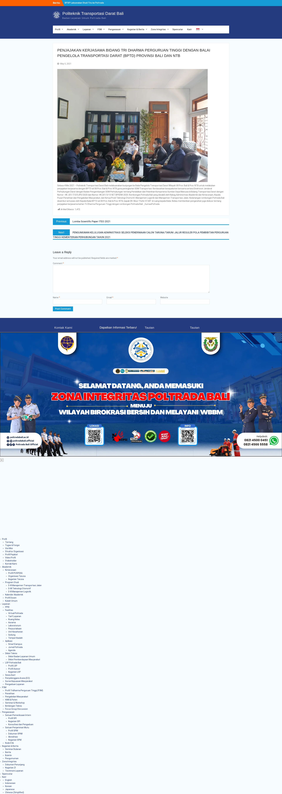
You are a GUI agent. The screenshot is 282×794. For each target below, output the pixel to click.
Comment (58, 263)
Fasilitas (9, 610)
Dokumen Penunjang (15, 764)
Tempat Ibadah (15, 638)
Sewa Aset (10, 675)
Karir (189, 29)
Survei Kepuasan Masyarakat (19, 681)
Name (56, 297)
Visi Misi (9, 548)
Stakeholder (11, 560)
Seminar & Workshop (15, 703)
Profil (57, 29)
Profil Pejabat (11, 554)
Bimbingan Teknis (13, 706)
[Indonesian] (199, 29)
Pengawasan (114, 29)
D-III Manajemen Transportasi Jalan (25, 585)
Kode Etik (9, 743)
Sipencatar (177, 29)
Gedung (11, 635)
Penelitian (10, 693)
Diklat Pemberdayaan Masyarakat (24, 659)
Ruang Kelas (14, 619)
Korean (8, 786)
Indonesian (10, 783)
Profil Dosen (10, 598)
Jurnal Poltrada (15, 647)
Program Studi (12, 582)
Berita (8, 752)
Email (110, 297)
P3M (100, 29)
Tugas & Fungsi (12, 545)
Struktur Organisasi (14, 551)
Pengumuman (12, 758)
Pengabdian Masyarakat (16, 696)
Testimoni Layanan (14, 771)
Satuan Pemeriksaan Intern (18, 715)
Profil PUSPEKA (15, 573)
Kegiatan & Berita (135, 29)
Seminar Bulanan (13, 749)
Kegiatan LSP (14, 672)
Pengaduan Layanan (14, 684)
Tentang (9, 542)
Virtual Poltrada (15, 613)
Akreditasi (13, 737)
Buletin (8, 755)
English (8, 780)
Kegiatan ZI (10, 767)
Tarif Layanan (14, 616)
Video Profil (10, 557)
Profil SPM (13, 730)
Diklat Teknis (11, 653)
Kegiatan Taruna (16, 579)
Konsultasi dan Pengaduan (20, 724)
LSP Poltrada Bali (13, 662)
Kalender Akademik (14, 594)
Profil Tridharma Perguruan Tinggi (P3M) (24, 690)
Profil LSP (12, 666)
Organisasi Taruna (17, 576)
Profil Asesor (14, 669)
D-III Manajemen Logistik (19, 591)
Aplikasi (8, 641)
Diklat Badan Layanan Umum (21, 656)
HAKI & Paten (11, 700)
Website (164, 297)
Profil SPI (12, 718)
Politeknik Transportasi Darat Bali (93, 13)
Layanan (87, 29)
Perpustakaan (15, 628)
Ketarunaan (10, 570)
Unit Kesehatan (15, 632)
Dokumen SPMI (15, 734)
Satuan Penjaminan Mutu (17, 727)
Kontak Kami (11, 564)
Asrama (12, 622)
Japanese (10, 789)
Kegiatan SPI (14, 721)
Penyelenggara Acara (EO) (17, 678)
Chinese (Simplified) (14, 792)
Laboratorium (14, 625)
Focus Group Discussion (16, 709)
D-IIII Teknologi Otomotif (19, 588)
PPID (7, 607)
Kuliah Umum (11, 601)
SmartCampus (15, 644)
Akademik (71, 29)
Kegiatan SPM (14, 740)
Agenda (11, 650)
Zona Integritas (158, 29)
